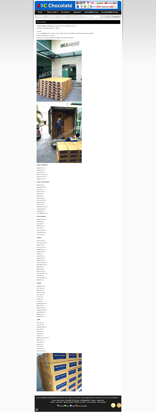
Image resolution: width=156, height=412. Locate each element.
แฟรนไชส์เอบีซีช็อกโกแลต (109, 12)
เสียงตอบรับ (77, 12)
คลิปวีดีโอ (40, 17)
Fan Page (61, 406)
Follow (73, 406)
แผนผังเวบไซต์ (100, 400)
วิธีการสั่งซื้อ (52, 17)
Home (40, 12)
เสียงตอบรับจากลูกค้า (69, 402)
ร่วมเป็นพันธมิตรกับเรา (85, 400)
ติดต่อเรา (63, 17)
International (75, 17)
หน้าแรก (54, 400)
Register (117, 16)
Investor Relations (91, 402)
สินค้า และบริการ (52, 12)
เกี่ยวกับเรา (52, 402)
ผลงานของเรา (65, 12)
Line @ (67, 406)
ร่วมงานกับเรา (83, 402)
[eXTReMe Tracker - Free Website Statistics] (36, 411)
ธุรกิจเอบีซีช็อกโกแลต (91, 12)
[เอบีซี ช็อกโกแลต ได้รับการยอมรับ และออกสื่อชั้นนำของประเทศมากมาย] (96, 8)
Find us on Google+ (82, 406)
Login (113, 16)
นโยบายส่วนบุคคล (101, 402)
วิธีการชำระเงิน (75, 400)
